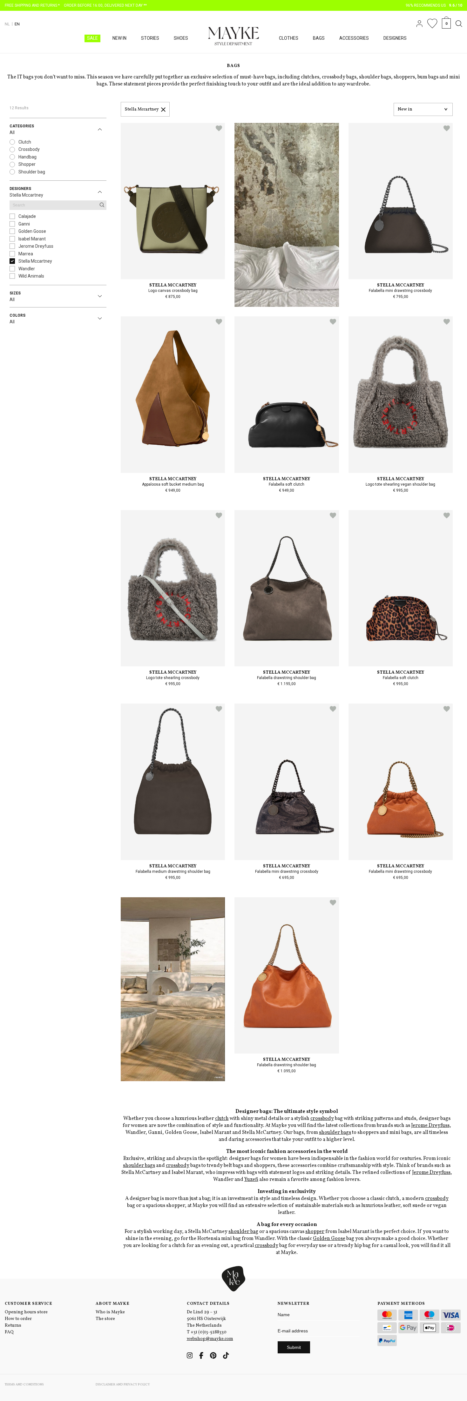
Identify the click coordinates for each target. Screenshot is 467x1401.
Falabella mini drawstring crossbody (400, 290)
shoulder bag (243, 1231)
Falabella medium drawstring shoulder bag (173, 871)
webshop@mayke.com (210, 1339)
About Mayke (113, 1304)
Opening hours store (26, 1312)
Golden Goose (329, 1238)
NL (7, 24)
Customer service (28, 1304)
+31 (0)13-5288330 (209, 1332)
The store (105, 1319)
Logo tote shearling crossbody (173, 678)
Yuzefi (251, 1179)
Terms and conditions (24, 1384)
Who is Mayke (110, 1312)
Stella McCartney (172, 285)
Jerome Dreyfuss (430, 1125)
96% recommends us (434, 5)
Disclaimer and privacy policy (123, 1384)
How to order (18, 1319)
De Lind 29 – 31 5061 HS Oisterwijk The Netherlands (206, 1319)
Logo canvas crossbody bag (173, 290)
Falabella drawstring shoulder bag (286, 678)
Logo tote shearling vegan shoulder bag (400, 484)
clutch (222, 1118)
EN (17, 24)
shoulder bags (335, 1132)
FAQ (9, 1332)
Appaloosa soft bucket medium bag (173, 484)
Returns (13, 1326)
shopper (314, 1231)
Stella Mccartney (142, 109)
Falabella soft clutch (286, 484)
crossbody (322, 1118)
